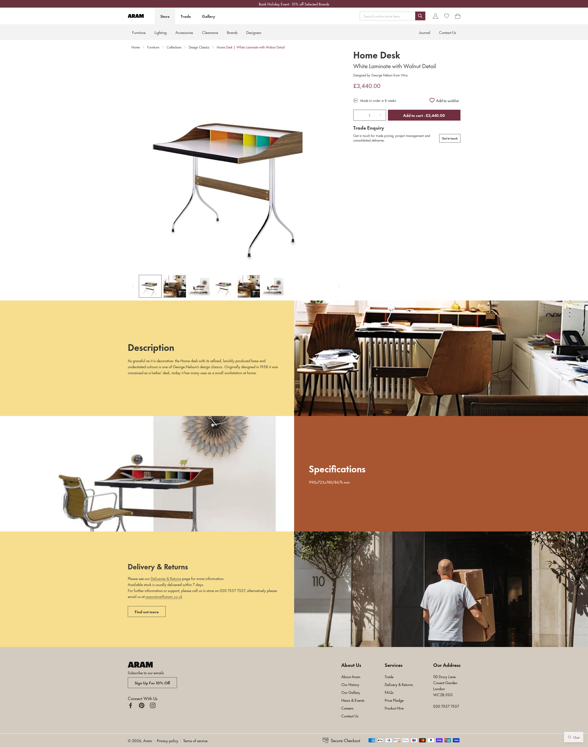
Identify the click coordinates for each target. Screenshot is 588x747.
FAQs (389, 692)
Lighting (160, 32)
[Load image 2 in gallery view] (175, 286)
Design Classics (199, 47)
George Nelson (381, 75)
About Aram (350, 676)
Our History (350, 684)
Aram (147, 740)
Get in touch (450, 138)
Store (165, 16)
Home (135, 47)
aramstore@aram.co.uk (164, 596)
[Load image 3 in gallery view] (199, 286)
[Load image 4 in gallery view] (224, 286)
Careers (347, 708)
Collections (174, 47)
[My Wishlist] (446, 16)
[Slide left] (133, 286)
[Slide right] (339, 286)
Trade (186, 16)
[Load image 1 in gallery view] (150, 286)
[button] (392, 16)
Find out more (147, 611)
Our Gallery (350, 692)
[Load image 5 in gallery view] (249, 286)
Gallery (208, 16)
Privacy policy (167, 740)
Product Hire (394, 708)
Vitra (404, 75)
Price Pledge (394, 700)
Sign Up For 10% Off (152, 683)
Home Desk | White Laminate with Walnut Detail (251, 47)
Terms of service (195, 740)
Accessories (184, 32)
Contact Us (349, 716)
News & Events (352, 700)
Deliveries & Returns (166, 578)
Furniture (139, 32)
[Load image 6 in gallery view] (273, 286)
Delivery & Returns (399, 684)
